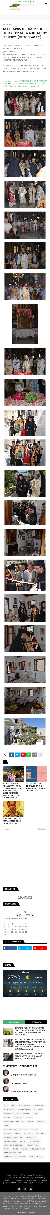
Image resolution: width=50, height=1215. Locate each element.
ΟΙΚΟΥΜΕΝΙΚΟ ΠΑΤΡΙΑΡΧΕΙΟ (14, 1145)
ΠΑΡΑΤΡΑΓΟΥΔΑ (33, 1145)
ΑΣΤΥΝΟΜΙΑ (38, 1110)
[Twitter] (17, 755)
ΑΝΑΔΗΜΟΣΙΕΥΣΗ (24, 1110)
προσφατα (36, 1022)
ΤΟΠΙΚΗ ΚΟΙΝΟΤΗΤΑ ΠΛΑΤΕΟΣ (14, 1157)
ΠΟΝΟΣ (15, 1149)
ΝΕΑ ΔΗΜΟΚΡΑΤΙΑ (10, 1141)
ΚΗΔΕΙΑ (17, 1133)
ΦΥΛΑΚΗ (40, 1157)
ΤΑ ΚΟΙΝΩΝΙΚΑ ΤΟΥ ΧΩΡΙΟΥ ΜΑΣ (33, 1149)
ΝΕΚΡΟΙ (23, 1141)
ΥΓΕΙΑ (31, 1157)
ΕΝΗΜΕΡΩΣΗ (18, 1117)
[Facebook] (11, 755)
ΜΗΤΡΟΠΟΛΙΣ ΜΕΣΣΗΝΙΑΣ (13, 1137)
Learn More (21, 1212)
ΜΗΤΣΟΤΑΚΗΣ (31, 1137)
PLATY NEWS (39, 1106)
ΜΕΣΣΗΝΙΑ (40, 1133)
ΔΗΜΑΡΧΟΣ (8, 1113)
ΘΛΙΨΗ (6, 1125)
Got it (32, 1212)
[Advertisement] (25, 858)
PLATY (13, 1106)
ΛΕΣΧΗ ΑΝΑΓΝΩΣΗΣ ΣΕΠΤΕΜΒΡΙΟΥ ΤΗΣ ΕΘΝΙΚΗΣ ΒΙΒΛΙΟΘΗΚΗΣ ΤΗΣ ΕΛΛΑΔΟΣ (36, 787)
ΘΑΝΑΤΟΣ (30, 1121)
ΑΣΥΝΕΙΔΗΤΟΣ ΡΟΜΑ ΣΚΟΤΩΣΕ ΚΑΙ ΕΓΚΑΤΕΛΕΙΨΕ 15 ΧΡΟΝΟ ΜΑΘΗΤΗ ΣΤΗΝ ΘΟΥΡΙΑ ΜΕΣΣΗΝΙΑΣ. (29, 1056)
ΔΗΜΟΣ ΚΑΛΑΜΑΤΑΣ (23, 1113)
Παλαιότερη (42, 829)
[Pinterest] (23, 755)
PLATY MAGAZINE (25, 1106)
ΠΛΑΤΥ (6, 1149)
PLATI (6, 1106)
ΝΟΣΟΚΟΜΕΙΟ (34, 1141)
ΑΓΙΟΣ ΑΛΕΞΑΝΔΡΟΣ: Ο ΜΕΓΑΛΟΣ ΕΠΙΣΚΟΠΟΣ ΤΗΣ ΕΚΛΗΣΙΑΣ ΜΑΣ (12, 821)
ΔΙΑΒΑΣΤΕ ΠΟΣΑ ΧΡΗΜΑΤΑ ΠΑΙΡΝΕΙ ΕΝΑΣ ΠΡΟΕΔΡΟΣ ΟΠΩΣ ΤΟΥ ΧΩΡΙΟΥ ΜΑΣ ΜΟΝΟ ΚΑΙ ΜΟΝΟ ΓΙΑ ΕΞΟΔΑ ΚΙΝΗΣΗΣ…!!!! (30, 1031)
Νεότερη (7, 829)
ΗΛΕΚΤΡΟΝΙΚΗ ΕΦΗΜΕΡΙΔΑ (13, 1121)
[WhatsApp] (28, 755)
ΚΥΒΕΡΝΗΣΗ (28, 1133)
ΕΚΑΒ (35, 1113)
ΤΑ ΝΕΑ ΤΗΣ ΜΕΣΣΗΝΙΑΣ (12, 1153)
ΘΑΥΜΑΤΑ (41, 1121)
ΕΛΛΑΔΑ (7, 1117)
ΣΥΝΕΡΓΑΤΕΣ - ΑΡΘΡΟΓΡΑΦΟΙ (20, 1066)
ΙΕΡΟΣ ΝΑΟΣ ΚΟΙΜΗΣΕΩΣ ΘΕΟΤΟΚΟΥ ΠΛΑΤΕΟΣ (20, 1129)
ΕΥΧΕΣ (28, 1117)
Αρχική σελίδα (8, 24)
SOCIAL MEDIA (9, 1110)
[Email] (34, 755)
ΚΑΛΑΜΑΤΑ (7, 1133)
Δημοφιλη (13, 1022)
